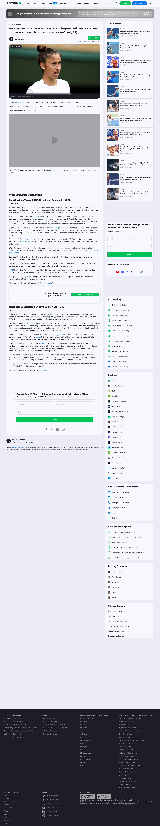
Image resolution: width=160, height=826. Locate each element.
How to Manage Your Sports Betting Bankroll (127, 558)
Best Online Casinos (115, 611)
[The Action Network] (13, 3)
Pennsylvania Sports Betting (122, 325)
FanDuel (43, 370)
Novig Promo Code (125, 737)
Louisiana (83, 724)
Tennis (18, 24)
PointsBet (48, 283)
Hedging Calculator (118, 508)
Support (6, 814)
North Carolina (85, 759)
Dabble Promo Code (126, 769)
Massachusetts (85, 753)
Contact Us (8, 823)
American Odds (117, 572)
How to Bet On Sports (119, 526)
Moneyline (115, 582)
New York (83, 721)
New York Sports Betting (120, 310)
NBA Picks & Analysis (49, 721)
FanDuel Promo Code (126, 750)
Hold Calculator (117, 513)
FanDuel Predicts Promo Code (129, 731)
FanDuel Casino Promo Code (118, 631)
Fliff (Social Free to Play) (120, 411)
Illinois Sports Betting (119, 320)
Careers (6, 805)
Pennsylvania (85, 740)
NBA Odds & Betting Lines (13, 721)
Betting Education (118, 566)
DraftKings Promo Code (127, 747)
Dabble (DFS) (116, 437)
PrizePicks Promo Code (127, 788)
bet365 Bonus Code (126, 724)
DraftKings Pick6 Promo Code (129, 765)
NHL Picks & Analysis (49, 734)
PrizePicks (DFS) (118, 432)
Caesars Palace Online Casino (118, 626)
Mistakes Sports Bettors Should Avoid (125, 547)
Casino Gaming (117, 606)
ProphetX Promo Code (126, 743)
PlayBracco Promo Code (127, 781)
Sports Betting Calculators (123, 486)
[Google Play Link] (104, 796)
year (26, 239)
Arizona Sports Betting (120, 351)
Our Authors (8, 798)
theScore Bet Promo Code (128, 753)
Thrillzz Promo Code (126, 784)
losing (56, 228)
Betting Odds (116, 518)
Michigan (83, 747)
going (59, 334)
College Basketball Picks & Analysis (54, 728)
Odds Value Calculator (120, 497)
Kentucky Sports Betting (120, 356)
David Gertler (19, 39)
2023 (13, 270)
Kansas (82, 756)
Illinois (82, 743)
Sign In (151, 3)
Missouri (83, 762)
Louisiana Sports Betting (120, 315)
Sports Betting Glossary (120, 542)
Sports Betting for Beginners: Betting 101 (126, 537)
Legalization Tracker (87, 718)
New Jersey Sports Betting (121, 341)
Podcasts (7, 817)
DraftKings (115, 396)
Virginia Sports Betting (120, 336)
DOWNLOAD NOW (85, 295)
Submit (54, 420)
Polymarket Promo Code (127, 728)
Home (11, 24)
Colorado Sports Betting (120, 331)
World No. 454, (25, 241)
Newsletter (8, 820)
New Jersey (84, 737)
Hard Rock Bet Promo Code (128, 759)
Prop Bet (115, 592)
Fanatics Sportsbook (119, 386)
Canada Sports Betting (120, 361)
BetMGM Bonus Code (126, 721)
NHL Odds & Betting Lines (13, 737)
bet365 (114, 381)
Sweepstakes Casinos (116, 636)
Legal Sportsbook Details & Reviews (124, 532)
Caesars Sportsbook (119, 401)
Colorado (83, 734)
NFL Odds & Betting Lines (13, 718)
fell (56, 207)
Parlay (114, 597)
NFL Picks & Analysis (49, 718)
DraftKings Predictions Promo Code (131, 740)
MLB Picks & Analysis (49, 731)
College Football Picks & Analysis (53, 724)
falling (49, 314)
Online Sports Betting (119, 305)
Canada (83, 765)
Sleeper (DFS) (117, 442)
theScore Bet (116, 406)
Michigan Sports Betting (120, 346)
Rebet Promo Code (125, 778)
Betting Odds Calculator (120, 492)
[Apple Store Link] (87, 796)
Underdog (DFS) (117, 427)
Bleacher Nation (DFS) (120, 458)
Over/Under (116, 587)
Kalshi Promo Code (125, 734)
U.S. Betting (114, 299)
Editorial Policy (9, 801)
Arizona (83, 731)
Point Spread (116, 577)
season (39, 216)
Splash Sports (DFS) (119, 468)
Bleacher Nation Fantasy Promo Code (132, 772)
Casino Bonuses (113, 616)
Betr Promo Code (125, 775)
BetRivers (115, 422)
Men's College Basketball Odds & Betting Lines (20, 728)
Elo (30, 276)
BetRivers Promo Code (127, 762)
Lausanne (17, 102)
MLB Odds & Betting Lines (13, 734)
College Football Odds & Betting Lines (17, 724)
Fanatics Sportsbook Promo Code (130, 718)
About (6, 795)
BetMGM (115, 391)
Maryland (83, 728)
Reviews (112, 375)
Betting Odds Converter (120, 503)
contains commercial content (20, 447)
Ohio (82, 750)
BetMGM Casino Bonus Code (118, 621)
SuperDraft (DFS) (118, 473)
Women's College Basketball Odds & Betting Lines (21, 731)
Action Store (8, 808)
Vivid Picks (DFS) (118, 463)
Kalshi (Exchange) (118, 417)
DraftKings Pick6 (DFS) (120, 452)
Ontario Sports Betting (120, 367)
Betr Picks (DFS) (117, 447)
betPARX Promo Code (126, 756)
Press (6, 811)
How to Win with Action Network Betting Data (128, 552)
